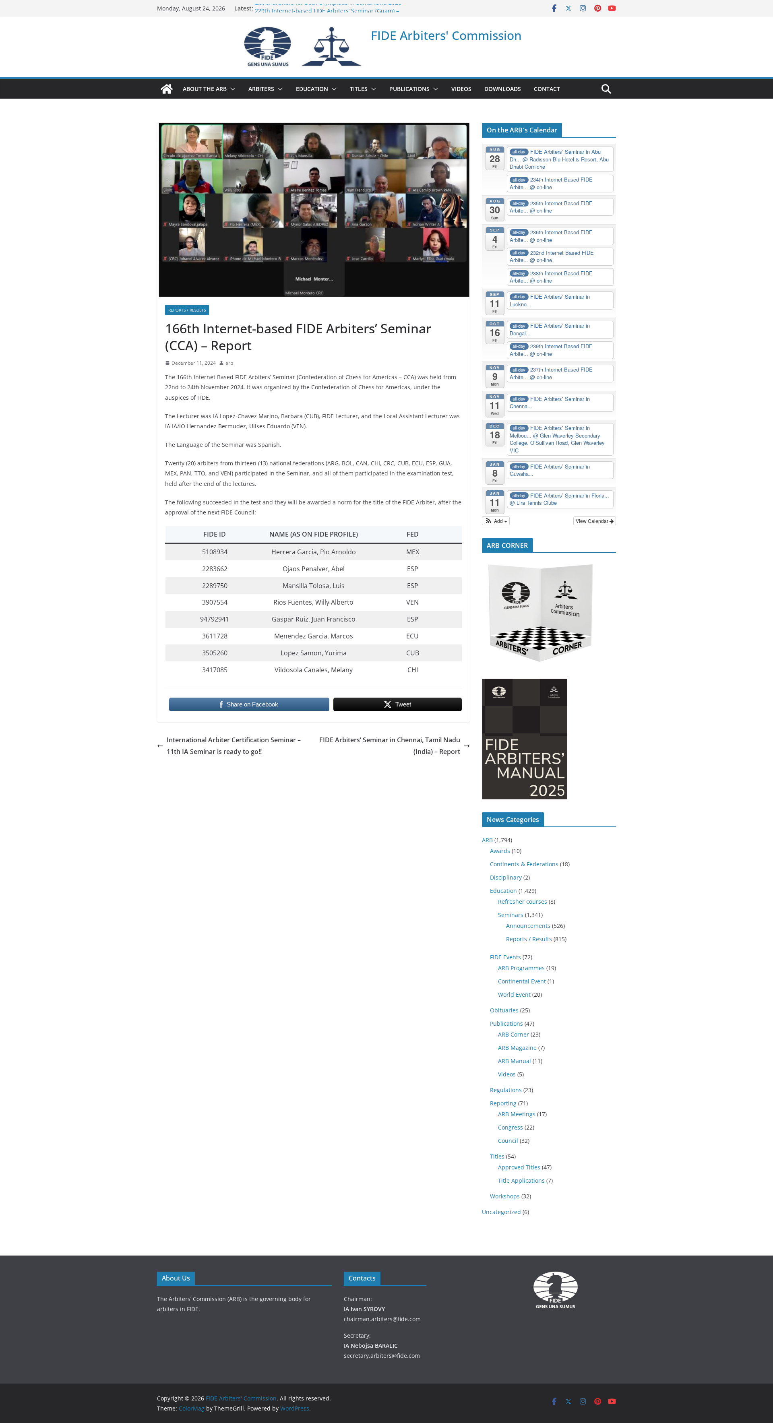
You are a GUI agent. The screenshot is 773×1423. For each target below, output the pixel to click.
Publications (506, 1023)
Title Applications (521, 1180)
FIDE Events (505, 957)
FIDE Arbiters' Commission (446, 35)
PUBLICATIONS (409, 89)
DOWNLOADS (502, 89)
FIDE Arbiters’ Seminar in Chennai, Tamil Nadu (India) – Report (389, 745)
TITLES (359, 89)
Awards (500, 851)
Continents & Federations (524, 864)
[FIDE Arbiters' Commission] (166, 89)
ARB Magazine (517, 1047)
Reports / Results (187, 310)
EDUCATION (312, 89)
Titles (497, 1156)
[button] (231, 89)
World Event (514, 994)
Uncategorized (501, 1212)
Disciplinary (506, 877)
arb (229, 362)
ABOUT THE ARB (205, 89)
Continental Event (522, 981)
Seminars (510, 915)
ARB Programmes (521, 968)
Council (508, 1140)
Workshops (505, 1196)
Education (503, 890)
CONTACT (547, 89)
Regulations (506, 1090)
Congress (510, 1127)
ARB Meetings (516, 1114)
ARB (487, 840)
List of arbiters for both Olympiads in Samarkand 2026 (328, 8)
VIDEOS (461, 89)
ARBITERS (261, 89)
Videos (507, 1074)
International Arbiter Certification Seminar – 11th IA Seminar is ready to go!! (234, 745)
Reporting (503, 1103)
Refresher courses (522, 901)
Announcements (528, 925)
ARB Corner (513, 1034)
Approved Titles (519, 1167)
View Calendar (593, 520)
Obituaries (504, 1010)
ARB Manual (514, 1061)
